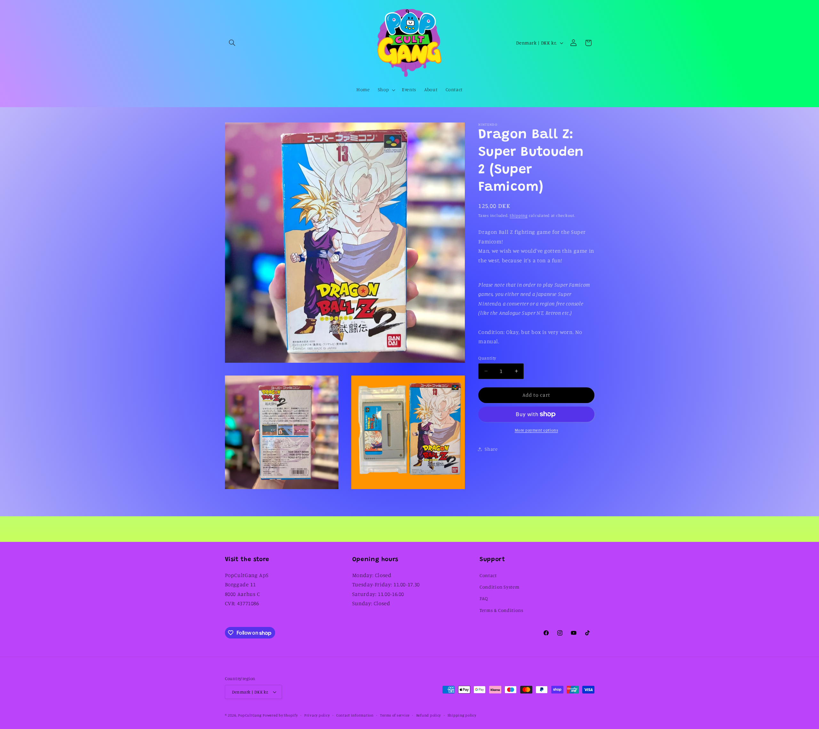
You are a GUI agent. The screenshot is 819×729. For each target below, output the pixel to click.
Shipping (519, 215)
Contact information (355, 715)
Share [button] (491, 449)
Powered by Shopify (280, 715)
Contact (488, 575)
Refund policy (428, 715)
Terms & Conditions (501, 610)
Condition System (499, 587)
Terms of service (395, 715)
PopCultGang (249, 715)
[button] (232, 43)
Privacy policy (317, 715)
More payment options (536, 430)
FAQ (484, 598)
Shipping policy (462, 715)
